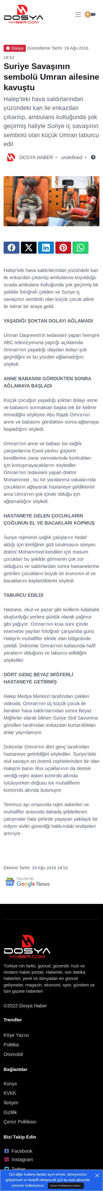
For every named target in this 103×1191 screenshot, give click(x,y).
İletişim (11, 1102)
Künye (10, 1083)
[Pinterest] (63, 248)
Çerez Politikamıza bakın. (65, 1185)
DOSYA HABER (36, 157)
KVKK (10, 1093)
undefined (71, 157)
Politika (11, 1044)
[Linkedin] (46, 248)
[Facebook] (11, 248)
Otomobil (13, 1054)
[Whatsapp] (80, 248)
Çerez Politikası (20, 1121)
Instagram (22, 1159)
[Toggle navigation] (78, 14)
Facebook (21, 1151)
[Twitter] (29, 248)
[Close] (97, 1175)
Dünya (17, 48)
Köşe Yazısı (16, 1035)
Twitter (18, 1169)
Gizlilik (10, 1112)
